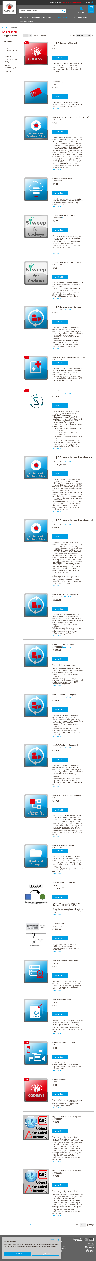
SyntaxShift (56, 391)
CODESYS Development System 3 (64, 43)
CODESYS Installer (59, 1079)
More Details (60, 57)
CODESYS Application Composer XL (65, 594)
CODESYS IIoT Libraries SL (62, 178)
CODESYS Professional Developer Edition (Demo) (70, 117)
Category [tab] (8, 41)
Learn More (56, 73)
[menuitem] (23, 17)
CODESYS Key (57, 82)
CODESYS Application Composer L (65, 644)
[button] (67, 2)
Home (4, 27)
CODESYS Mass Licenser (61, 1000)
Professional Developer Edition (11, 59)
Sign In (88, 2)
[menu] (56, 19)
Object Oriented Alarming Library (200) (66, 1117)
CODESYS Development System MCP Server (68, 357)
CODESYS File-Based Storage (63, 845)
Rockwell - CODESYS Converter (63, 883)
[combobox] (42, 11)
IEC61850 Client (58, 924)
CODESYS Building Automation (63, 1042)
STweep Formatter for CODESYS (64, 215)
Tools (9, 71)
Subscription (66, 218)
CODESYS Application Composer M (65, 695)
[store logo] (9, 7)
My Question (81, 12)
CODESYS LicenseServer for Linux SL (66, 961)
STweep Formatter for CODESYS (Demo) (67, 262)
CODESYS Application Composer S (65, 745)
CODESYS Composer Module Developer (66, 307)
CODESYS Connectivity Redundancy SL (66, 795)
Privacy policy (54, 1240)
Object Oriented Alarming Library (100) (66, 1170)
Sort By (72, 35)
